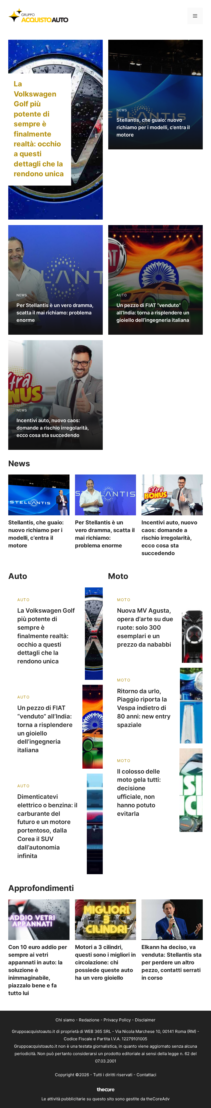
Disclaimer (145, 1019)
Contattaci (146, 1074)
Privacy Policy (117, 1019)
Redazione (89, 1019)
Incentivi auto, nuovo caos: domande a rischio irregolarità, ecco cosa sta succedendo (169, 537)
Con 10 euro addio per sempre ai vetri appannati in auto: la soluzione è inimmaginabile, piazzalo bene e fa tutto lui (37, 970)
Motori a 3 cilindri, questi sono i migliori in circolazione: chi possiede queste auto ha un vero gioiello (105, 962)
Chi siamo (65, 1019)
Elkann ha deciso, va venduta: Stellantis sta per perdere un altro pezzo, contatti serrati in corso (171, 962)
